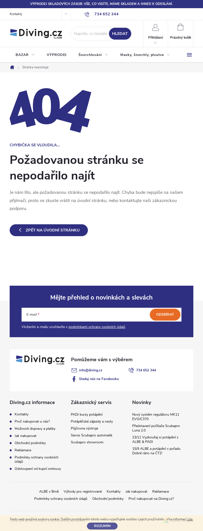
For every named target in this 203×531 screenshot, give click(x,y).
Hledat (120, 33)
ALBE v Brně (49, 491)
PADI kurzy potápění (86, 414)
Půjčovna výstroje (84, 428)
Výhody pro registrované (83, 491)
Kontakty (16, 14)
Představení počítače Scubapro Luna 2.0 (156, 428)
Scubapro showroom (87, 442)
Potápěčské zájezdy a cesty (92, 421)
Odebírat (165, 314)
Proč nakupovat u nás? (32, 421)
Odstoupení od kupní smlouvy (38, 468)
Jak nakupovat (25, 435)
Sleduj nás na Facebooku (99, 379)
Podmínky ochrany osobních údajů (36, 459)
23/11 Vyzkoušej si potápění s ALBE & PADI (155, 439)
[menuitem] (25, 55)
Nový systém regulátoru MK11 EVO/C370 (155, 416)
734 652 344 (146, 370)
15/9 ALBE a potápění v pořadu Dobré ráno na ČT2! (156, 450)
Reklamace (23, 450)
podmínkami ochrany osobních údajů (97, 327)
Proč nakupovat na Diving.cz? (151, 498)
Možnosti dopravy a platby (35, 428)
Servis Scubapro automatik (91, 435)
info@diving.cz (90, 370)
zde (190, 519)
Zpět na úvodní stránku (53, 230)
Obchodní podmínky (30, 443)
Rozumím (102, 526)
